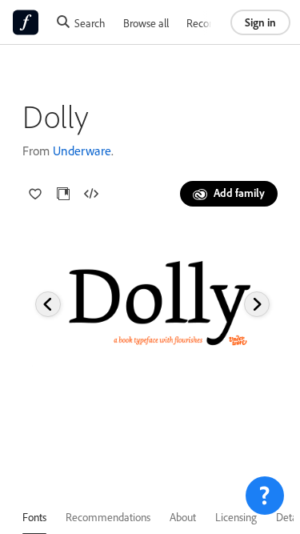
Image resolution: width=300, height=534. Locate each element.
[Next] (257, 304)
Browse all (146, 23)
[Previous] (48, 304)
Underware (82, 151)
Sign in (260, 22)
